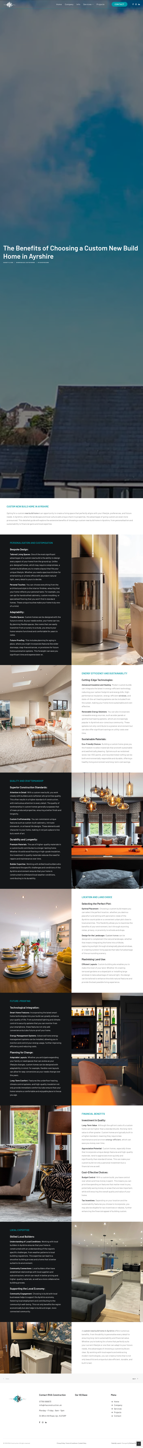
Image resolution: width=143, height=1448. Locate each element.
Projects (100, 4)
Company (69, 4)
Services (87, 4)
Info (78, 4)
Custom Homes (30, 375)
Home (59, 4)
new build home (32, 739)
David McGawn (44, 375)
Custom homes (112, 1161)
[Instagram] (135, 4)
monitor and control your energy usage (27, 1268)
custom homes (30, 1032)
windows (122, 921)
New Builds (21, 375)
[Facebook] (133, 4)
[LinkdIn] (138, 4)
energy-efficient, (113, 1365)
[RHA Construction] (9, 4)
